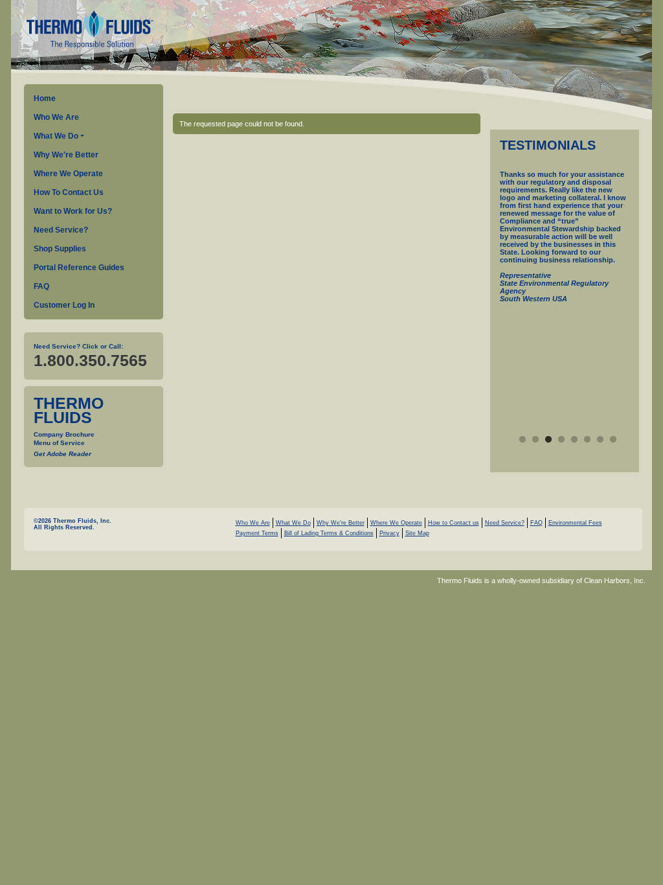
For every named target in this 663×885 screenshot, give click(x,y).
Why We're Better (66, 154)
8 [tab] (613, 439)
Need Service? (61, 230)
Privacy (389, 533)
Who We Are (56, 117)
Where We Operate (68, 173)
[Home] (88, 31)
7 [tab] (600, 439)
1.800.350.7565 (90, 360)
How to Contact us (453, 523)
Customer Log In (64, 305)
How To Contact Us (69, 192)
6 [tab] (587, 439)
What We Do (56, 136)
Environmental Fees (575, 523)
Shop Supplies (60, 248)
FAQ (41, 286)
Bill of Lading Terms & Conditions (329, 533)
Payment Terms (257, 533)
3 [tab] (548, 439)
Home (45, 98)
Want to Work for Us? (73, 211)
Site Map (417, 533)
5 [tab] (574, 439)
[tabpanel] (564, 251)
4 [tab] (561, 439)
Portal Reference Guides (79, 267)
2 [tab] (535, 439)
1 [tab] (522, 439)
